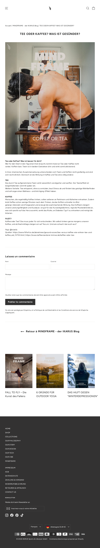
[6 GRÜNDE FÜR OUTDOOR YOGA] (50, 371)
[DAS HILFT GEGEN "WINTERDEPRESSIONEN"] (81, 371)
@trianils (13, 230)
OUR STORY (10, 445)
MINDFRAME (10, 461)
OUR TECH (9, 453)
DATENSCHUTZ (11, 476)
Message (8, 274)
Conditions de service (69, 310)
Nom (6, 261)
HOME (7, 429)
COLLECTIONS (11, 437)
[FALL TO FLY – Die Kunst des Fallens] (18, 371)
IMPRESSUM (10, 468)
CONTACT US (10, 492)
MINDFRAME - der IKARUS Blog (25, 26)
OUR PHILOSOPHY (13, 441)
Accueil (8, 26)
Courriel (53, 261)
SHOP (7, 433)
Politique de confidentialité (45, 310)
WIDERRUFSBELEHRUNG (15, 484)
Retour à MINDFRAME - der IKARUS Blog (52, 331)
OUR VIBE (9, 457)
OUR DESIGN (10, 449)
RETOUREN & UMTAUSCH (15, 488)
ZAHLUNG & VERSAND (14, 480)
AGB (7, 472)
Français (34, 527)
